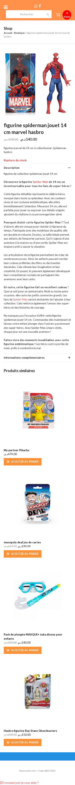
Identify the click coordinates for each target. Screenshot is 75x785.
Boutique (19, 32)
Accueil (8, 32)
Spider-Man (40, 181)
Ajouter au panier (25, 461)
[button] (7, 7)
